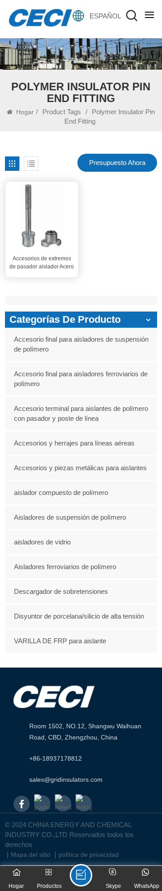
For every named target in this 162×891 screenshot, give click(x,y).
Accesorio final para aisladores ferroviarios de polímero (81, 379)
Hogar (24, 112)
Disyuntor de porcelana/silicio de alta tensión (79, 616)
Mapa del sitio (30, 854)
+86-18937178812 (55, 758)
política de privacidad (88, 854)
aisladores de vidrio (42, 542)
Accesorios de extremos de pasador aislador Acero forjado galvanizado (41, 263)
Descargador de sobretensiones (61, 591)
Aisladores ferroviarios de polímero (65, 566)
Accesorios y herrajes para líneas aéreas (74, 443)
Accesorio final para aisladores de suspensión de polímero (81, 344)
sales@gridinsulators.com (66, 779)
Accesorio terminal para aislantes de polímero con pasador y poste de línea (81, 413)
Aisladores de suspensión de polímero (70, 517)
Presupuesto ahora (117, 162)
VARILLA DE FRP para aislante (60, 641)
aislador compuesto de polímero (61, 492)
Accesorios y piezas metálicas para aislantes (80, 468)
